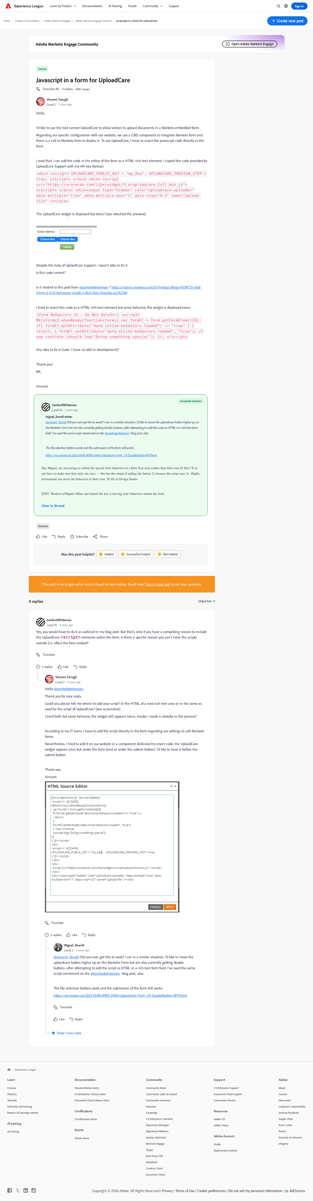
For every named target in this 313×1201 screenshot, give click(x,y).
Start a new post (158, 584)
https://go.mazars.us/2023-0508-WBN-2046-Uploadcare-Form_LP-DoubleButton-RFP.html (101, 455)
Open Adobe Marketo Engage (253, 44)
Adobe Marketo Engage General (93, 20)
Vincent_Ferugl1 (57, 99)
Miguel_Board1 (74, 945)
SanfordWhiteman (64, 405)
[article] (121, 643)
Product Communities (27, 20)
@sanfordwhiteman (93, 287)
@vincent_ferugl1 (56, 422)
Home (6, 20)
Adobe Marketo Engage (57, 20)
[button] (287, 20)
